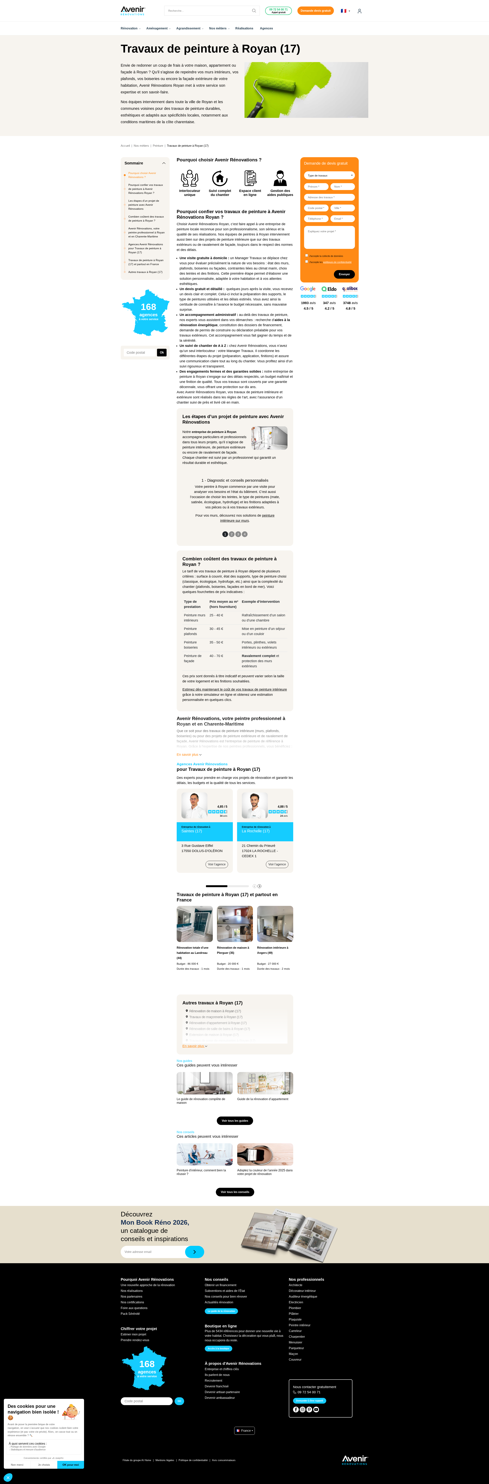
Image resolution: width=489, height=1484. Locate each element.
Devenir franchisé (217, 1386)
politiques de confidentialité (337, 262)
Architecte (295, 1285)
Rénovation (129, 28)
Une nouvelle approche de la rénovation (148, 1285)
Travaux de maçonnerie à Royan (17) (216, 1017)
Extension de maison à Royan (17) (214, 1035)
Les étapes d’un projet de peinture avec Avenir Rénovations (143, 204)
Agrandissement (188, 28)
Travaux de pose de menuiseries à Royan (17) (222, 1041)
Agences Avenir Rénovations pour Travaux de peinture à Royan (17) (145, 248)
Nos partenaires (131, 1296)
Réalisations (244, 28)
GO (179, 1401)
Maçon (293, 1353)
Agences (266, 28)
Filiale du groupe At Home (137, 1460)
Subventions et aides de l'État (225, 1290)
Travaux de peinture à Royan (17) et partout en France (146, 262)
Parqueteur (296, 1348)
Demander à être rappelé (309, 1400)
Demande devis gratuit (316, 10)
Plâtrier (294, 1313)
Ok (162, 352)
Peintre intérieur (299, 1325)
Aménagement (157, 28)
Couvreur (295, 1359)
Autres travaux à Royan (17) (145, 271)
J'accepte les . (330, 262)
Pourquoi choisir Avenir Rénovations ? (142, 175)
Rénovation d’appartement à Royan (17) (218, 1023)
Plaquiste (295, 1319)
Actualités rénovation (219, 1302)
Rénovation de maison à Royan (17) (215, 1011)
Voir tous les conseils (235, 1192)
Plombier (295, 1308)
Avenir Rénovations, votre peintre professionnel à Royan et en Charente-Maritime (146, 232)
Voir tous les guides (235, 1120)
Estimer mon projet (133, 1334)
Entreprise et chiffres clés (222, 1369)
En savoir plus (188, 755)
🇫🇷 (344, 11)
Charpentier (297, 1336)
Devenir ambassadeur (220, 1397)
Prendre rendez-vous (135, 1340)
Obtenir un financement (220, 1285)
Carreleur (295, 1331)
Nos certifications (132, 1302)
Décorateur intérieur (302, 1290)
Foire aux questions (134, 1308)
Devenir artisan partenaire (222, 1392)
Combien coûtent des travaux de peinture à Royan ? (146, 218)
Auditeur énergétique (303, 1296)
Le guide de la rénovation (221, 1311)
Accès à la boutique (218, 1348)
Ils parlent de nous (217, 1374)
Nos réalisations (132, 1290)
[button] (259, 886)
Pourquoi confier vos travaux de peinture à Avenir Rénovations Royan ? (145, 188)
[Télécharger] (194, 1252)
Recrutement (213, 1380)
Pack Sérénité (130, 1313)
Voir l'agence (217, 864)
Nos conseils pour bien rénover (226, 1296)
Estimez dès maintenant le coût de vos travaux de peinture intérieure (234, 689)
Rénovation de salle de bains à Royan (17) (219, 1029)
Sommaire (134, 163)
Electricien (296, 1302)
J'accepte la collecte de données (326, 256)
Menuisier (295, 1342)
